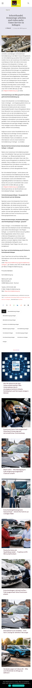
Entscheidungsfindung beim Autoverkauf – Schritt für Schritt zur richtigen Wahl (16, 511)
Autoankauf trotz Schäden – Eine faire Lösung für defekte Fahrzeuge (15, 631)
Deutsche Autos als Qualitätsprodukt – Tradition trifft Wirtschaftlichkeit (15, 552)
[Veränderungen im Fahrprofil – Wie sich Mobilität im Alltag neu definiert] (16, 652)
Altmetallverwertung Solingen (9, 320)
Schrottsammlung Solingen (9, 337)
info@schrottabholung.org (10, 90)
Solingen (5, 341)
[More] (28, 305)
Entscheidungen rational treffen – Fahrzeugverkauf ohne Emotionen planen (15, 592)
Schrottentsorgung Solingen (22, 333)
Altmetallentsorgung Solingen (9, 315)
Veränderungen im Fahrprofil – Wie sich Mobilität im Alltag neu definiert (15, 671)
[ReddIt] (21, 305)
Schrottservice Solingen (22, 337)
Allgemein (8, 10)
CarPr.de (20, 299)
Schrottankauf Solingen (8, 333)
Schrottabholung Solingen (23, 328)
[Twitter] (6, 305)
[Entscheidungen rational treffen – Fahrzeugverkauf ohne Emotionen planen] (16, 573)
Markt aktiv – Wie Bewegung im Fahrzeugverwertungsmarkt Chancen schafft (14, 471)
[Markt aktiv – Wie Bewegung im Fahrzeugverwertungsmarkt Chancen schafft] (16, 453)
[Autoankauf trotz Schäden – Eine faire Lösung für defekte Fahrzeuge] (16, 614)
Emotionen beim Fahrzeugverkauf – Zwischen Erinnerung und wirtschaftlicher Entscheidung (15, 431)
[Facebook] (3, 305)
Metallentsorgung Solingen (9, 328)
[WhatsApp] (13, 305)
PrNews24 (9, 28)
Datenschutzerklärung (18, 685)
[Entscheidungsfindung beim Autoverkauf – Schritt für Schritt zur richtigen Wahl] (16, 493)
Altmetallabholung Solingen (14, 311)
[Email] (24, 305)
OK (9, 685)
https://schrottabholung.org (12, 291)
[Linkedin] (17, 305)
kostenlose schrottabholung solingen (11, 324)
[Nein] (30, 684)
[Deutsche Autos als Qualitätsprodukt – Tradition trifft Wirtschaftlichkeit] (16, 533)
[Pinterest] (10, 305)
